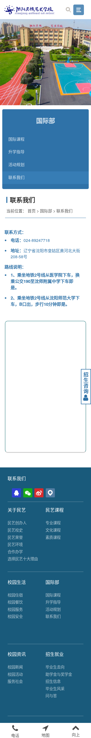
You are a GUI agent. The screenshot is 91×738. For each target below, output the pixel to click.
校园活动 (15, 674)
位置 (50, 492)
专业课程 (53, 522)
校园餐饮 (15, 602)
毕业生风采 (55, 688)
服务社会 (15, 681)
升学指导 (16, 152)
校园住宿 (15, 595)
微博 (38, 492)
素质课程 (53, 537)
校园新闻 (15, 667)
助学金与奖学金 (59, 674)
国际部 (46, 211)
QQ (16, 492)
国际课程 (16, 139)
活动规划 (16, 165)
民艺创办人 (17, 522)
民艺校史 (15, 530)
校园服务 (15, 609)
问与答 (51, 695)
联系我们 (16, 177)
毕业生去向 (55, 667)
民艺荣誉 (15, 537)
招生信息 (53, 681)
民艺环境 (15, 544)
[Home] (29, 10)
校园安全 (15, 616)
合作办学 (15, 551)
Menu (78, 10)
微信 (27, 492)
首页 (32, 211)
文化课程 (53, 530)
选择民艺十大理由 (23, 558)
